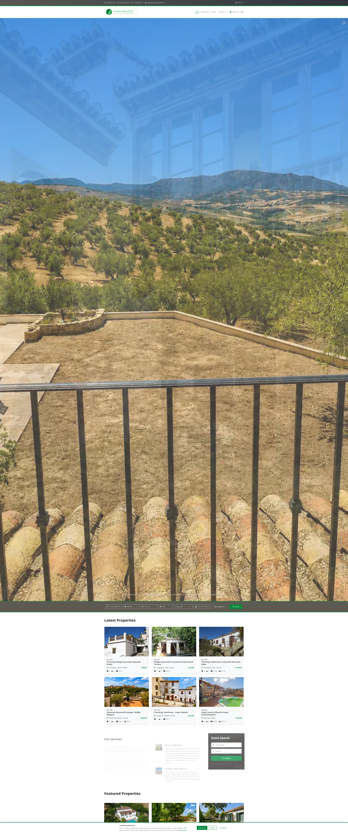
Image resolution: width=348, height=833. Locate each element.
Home (197, 12)
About (214, 12)
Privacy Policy (183, 830)
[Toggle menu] (242, 12)
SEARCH (227, 758)
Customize (222, 828)
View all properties (226, 765)
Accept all (202, 828)
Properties (205, 12)
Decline (212, 828)
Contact (222, 12)
